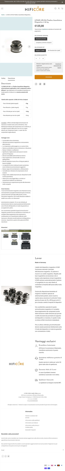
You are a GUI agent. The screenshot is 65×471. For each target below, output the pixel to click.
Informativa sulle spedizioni (32, 420)
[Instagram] (5, 456)
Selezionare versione (41, 35)
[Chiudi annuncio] (62, 2)
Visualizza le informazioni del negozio (57, 65)
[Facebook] (36, 84)
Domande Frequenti (30, 430)
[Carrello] (62, 8)
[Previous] (3, 46)
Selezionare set (40, 47)
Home (2, 14)
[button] (2, 8)
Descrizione (11, 78)
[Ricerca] (55, 8)
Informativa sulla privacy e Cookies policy (32, 426)
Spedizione (45, 29)
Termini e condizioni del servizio (31, 416)
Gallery (3, 78)
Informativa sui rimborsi (31, 423)
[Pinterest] (44, 84)
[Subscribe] (63, 450)
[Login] (58, 8)
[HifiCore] (32, 8)
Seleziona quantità (41, 55)
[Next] (29, 46)
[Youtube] (8, 456)
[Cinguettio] (40, 84)
